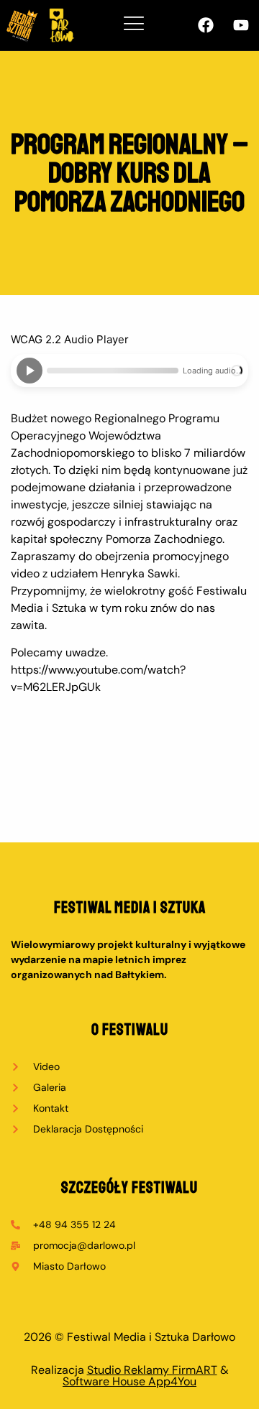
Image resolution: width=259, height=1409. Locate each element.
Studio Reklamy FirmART (152, 1369)
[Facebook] (206, 25)
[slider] (112, 370)
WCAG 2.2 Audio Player (70, 339)
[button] (134, 25)
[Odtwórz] (29, 370)
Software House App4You (129, 1381)
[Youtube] (241, 25)
